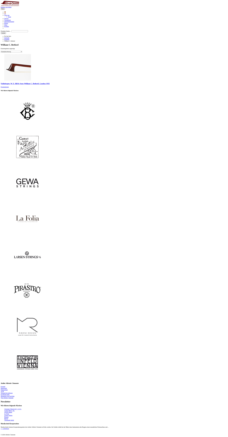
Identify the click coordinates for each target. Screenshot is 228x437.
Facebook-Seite (5, 394)
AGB (2, 391)
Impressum (4, 388)
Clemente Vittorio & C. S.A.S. (12, 409)
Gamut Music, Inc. (9, 410)
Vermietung (7, 20)
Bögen (6, 23)
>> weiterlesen (5, 428)
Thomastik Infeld (9, 420)
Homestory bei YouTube (7, 396)
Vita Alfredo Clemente (7, 398)
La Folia (6, 414)
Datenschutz (4, 390)
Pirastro (6, 417)
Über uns (6, 15)
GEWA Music (8, 412)
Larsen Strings (8, 415)
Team (9, 17)
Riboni (6, 418)
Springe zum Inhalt (6, 7)
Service (6, 18)
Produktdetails (5, 87)
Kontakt (6, 26)
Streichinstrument (9, 21)
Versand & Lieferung (7, 393)
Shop (5, 25)
